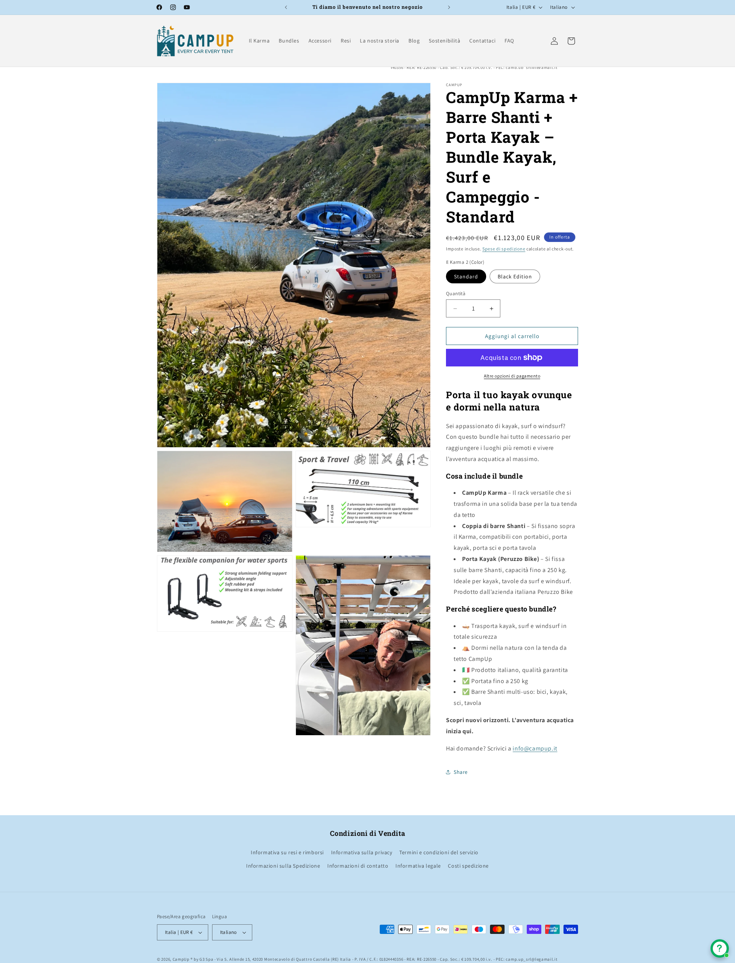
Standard (466, 276)
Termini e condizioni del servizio (439, 852)
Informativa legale (418, 865)
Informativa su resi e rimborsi (287, 852)
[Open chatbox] (719, 948)
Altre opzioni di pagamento (512, 376)
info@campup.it (535, 748)
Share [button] (461, 771)
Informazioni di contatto (357, 865)
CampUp (181, 959)
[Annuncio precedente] (286, 7)
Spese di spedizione (503, 249)
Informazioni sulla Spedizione (283, 865)
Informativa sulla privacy (361, 852)
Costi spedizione (468, 865)
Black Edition (515, 276)
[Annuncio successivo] (449, 7)
